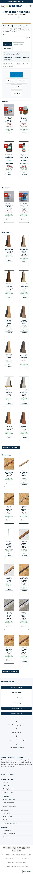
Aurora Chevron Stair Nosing (24, 286)
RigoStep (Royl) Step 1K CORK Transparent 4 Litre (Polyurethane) (9, 159)
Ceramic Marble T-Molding (24, 615)
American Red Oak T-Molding (24, 474)
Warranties (6, 837)
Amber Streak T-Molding (9, 473)
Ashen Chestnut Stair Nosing (9, 286)
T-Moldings (16, 93)
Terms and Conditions (13, 855)
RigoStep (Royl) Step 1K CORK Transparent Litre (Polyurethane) (24, 159)
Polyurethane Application (10, 823)
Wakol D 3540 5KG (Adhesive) (24, 206)
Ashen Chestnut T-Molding (9, 509)
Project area (16, 36)
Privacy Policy (8, 858)
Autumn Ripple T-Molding (23, 544)
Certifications (7, 830)
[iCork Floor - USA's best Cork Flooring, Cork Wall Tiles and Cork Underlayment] (13, 6)
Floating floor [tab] (7, 44)
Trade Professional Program (17, 862)
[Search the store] (26, 6)
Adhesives (22, 81)
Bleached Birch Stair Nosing (9, 392)
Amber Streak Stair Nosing (9, 250)
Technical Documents (9, 833)
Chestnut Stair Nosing (23, 427)
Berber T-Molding (9, 579)
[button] (3, 6)
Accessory (18, 14)
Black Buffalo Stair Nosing (24, 356)
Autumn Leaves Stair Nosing (9, 322)
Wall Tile (5, 820)
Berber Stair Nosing (9, 356)
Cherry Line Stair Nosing (9, 427)
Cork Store (10, 14)
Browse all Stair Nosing (10, 447)
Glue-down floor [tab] (18, 44)
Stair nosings (8, 59)
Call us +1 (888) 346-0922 (21, 858)
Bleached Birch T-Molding (9, 615)
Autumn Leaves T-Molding (9, 544)
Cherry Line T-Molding (9, 650)
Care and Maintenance (9, 806)
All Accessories (16, 75)
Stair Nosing (16, 87)
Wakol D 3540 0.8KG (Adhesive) (9, 206)
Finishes (10, 81)
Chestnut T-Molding (24, 650)
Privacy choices (27, 871)
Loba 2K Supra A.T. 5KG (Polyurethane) (9, 120)
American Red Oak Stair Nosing (24, 251)
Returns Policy (26, 855)
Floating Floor (7, 813)
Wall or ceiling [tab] (7, 48)
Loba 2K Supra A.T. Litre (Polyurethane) (24, 120)
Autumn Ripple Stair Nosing (24, 322)
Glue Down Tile (7, 816)
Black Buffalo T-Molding (24, 579)
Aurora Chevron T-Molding (24, 509)
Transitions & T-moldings (21, 57)
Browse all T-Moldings (10, 671)
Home (3, 855)
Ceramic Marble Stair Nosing (23, 392)
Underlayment (8, 57)
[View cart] (30, 6)
